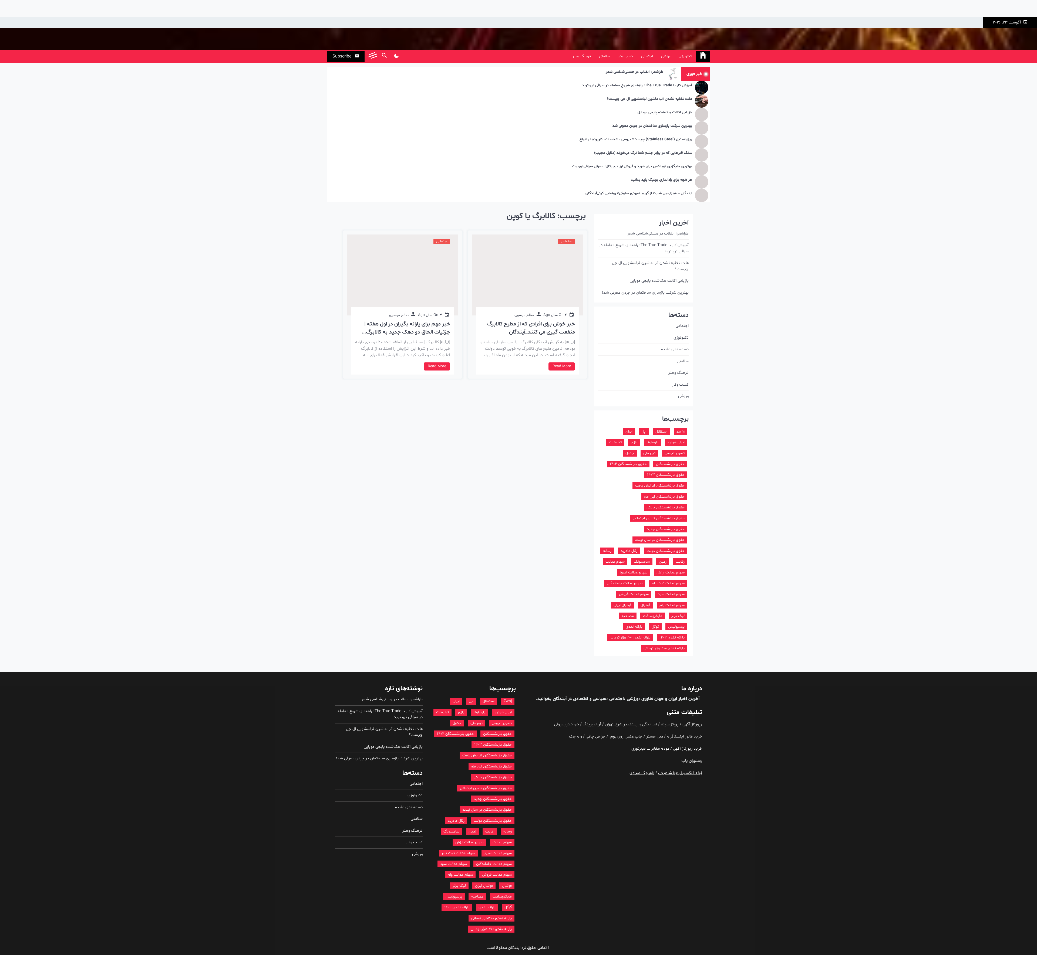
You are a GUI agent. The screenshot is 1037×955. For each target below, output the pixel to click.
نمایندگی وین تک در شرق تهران (631, 724)
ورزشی (666, 56)
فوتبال (645, 605)
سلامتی (604, 56)
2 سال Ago (555, 315)
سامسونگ (642, 561)
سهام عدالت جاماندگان (624, 583)
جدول (629, 453)
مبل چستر (654, 736)
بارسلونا (652, 442)
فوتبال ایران (622, 605)
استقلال (661, 431)
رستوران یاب (691, 761)
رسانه (607, 550)
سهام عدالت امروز (633, 572)
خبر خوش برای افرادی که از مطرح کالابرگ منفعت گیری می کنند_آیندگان (531, 328)
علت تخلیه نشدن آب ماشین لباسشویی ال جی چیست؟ (649, 99)
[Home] (703, 56)
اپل (644, 431)
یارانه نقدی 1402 (672, 637)
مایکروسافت (652, 615)
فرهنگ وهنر (582, 56)
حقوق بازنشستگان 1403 (666, 474)
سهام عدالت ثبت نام (668, 583)
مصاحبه (628, 615)
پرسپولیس (676, 626)
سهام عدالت (615, 561)
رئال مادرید (629, 550)
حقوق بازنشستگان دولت (666, 550)
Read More (562, 366)
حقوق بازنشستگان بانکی (666, 507)
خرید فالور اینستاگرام (684, 736)
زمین (662, 561)
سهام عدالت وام (672, 605)
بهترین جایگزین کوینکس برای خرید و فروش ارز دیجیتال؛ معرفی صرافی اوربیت (632, 166)
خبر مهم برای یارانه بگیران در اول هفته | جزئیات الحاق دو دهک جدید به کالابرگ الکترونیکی (407, 328)
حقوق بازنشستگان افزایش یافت (660, 485)
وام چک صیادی (641, 773)
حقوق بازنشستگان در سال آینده (660, 539)
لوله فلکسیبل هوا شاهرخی (680, 773)
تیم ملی (649, 453)
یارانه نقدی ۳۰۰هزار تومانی (630, 637)
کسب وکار (625, 56)
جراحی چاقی (595, 736)
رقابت (680, 561)
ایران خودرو (676, 442)
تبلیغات (615, 442)
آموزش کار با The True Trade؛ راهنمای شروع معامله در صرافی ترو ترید (637, 85)
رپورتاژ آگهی (692, 724)
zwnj (680, 431)
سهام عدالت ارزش (670, 572)
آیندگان (559, 699)
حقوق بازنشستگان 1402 (628, 464)
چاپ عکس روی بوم (626, 736)
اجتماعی (647, 56)
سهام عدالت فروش (634, 594)
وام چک (575, 736)
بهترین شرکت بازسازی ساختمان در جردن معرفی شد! (651, 126)
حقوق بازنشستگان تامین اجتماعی (659, 518)
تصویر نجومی (675, 453)
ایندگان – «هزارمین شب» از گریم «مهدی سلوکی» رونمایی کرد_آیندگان (638, 193)
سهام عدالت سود (671, 594)
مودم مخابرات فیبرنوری (650, 749)
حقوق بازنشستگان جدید (666, 529)
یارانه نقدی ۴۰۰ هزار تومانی (664, 648)
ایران (628, 431)
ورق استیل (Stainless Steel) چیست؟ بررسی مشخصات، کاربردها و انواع (636, 139)
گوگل (655, 626)
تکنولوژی (685, 56)
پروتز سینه (670, 724)
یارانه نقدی (634, 626)
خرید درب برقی (566, 724)
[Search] (384, 56)
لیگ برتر (678, 615)
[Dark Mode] (396, 56)
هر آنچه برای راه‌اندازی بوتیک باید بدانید (661, 180)
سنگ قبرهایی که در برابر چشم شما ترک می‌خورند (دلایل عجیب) (643, 153)
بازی (634, 442)
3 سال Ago (430, 315)
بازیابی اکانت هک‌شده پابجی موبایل (665, 112)
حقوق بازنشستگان (670, 464)
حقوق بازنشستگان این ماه (664, 496)
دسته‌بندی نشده (675, 349)
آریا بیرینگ (592, 724)
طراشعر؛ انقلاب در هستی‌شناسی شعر (634, 72)
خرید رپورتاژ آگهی (687, 749)
